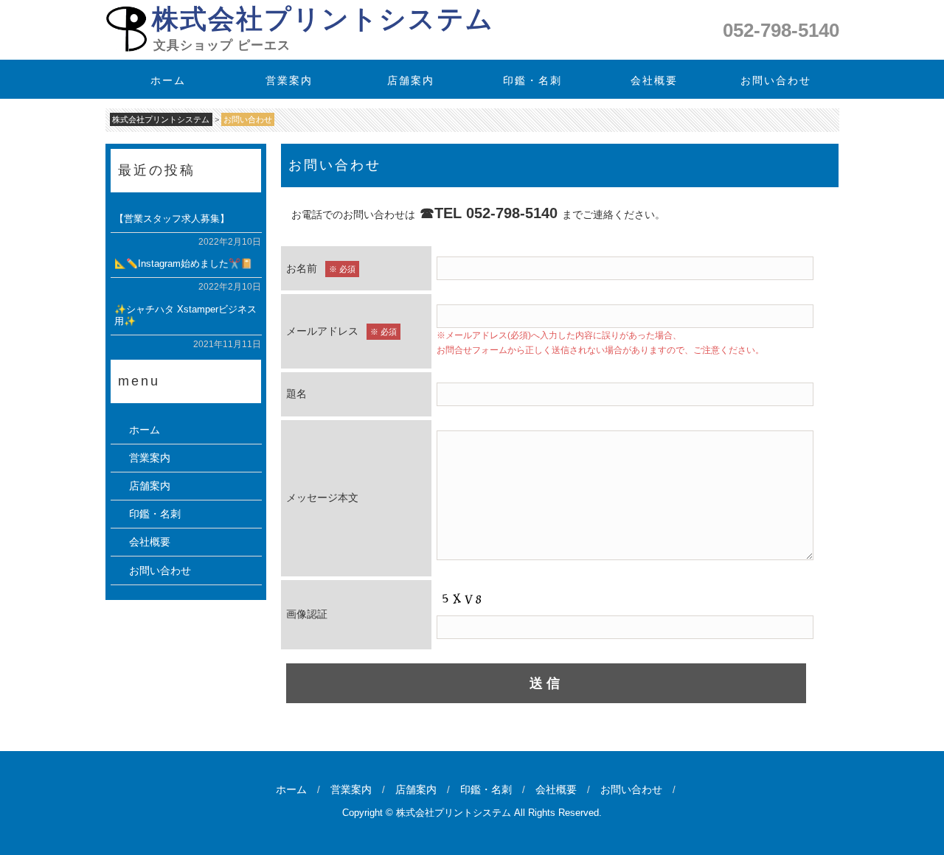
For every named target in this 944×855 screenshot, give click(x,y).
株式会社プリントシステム (322, 19)
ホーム (168, 80)
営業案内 (289, 80)
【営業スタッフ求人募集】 (171, 218)
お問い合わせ (775, 80)
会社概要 (654, 80)
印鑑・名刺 (532, 80)
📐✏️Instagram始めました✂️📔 (182, 263)
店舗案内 (411, 80)
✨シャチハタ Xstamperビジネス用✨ (185, 315)
